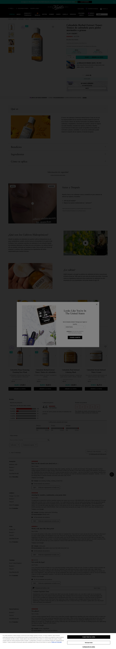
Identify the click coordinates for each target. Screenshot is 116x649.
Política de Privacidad (56, 642)
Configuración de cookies (88, 646)
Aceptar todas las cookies (88, 637)
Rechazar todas (89, 642)
